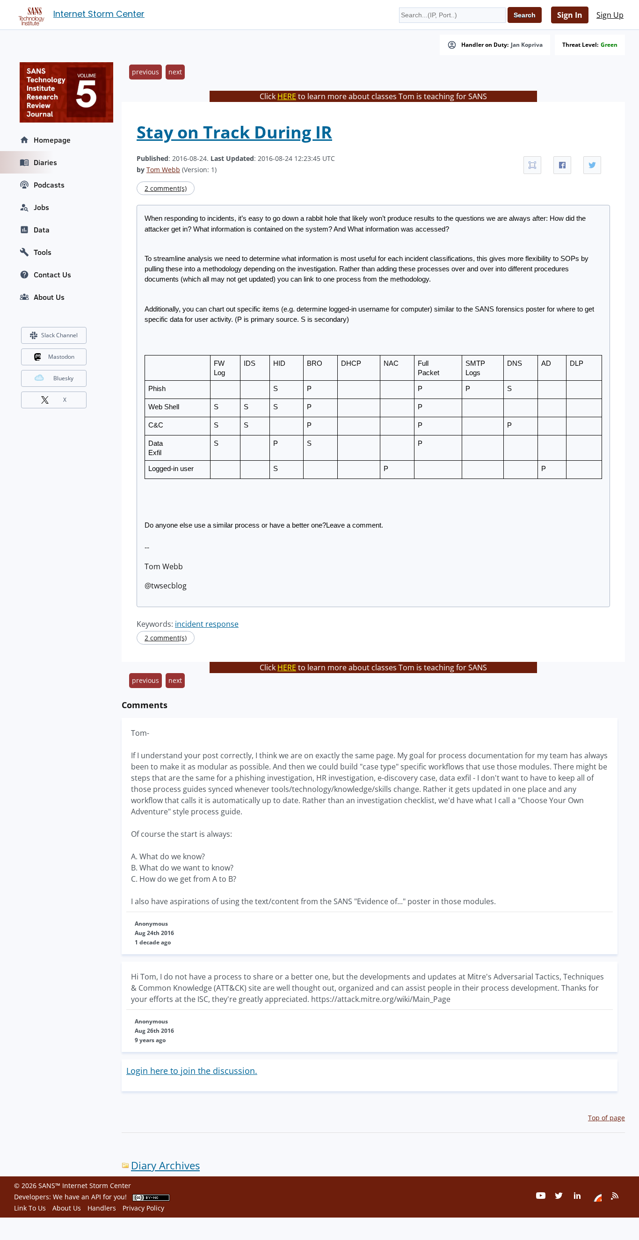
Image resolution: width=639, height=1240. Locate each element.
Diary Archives (165, 1165)
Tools (42, 252)
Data (42, 230)
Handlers (101, 1208)
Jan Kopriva (527, 45)
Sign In (569, 15)
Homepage (52, 140)
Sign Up (610, 15)
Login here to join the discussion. (191, 1070)
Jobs (41, 207)
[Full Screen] (532, 165)
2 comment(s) (166, 188)
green (609, 45)
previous (145, 71)
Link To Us (30, 1208)
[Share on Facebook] (562, 165)
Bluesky (63, 378)
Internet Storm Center (99, 14)
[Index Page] (30, 14)
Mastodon (61, 357)
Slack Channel (59, 335)
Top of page (606, 1117)
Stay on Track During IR (234, 132)
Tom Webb (163, 169)
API (96, 1196)
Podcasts (49, 185)
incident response (207, 624)
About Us (49, 297)
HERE (286, 96)
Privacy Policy (143, 1208)
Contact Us (52, 274)
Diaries (45, 162)
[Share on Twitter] (592, 165)
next (175, 71)
